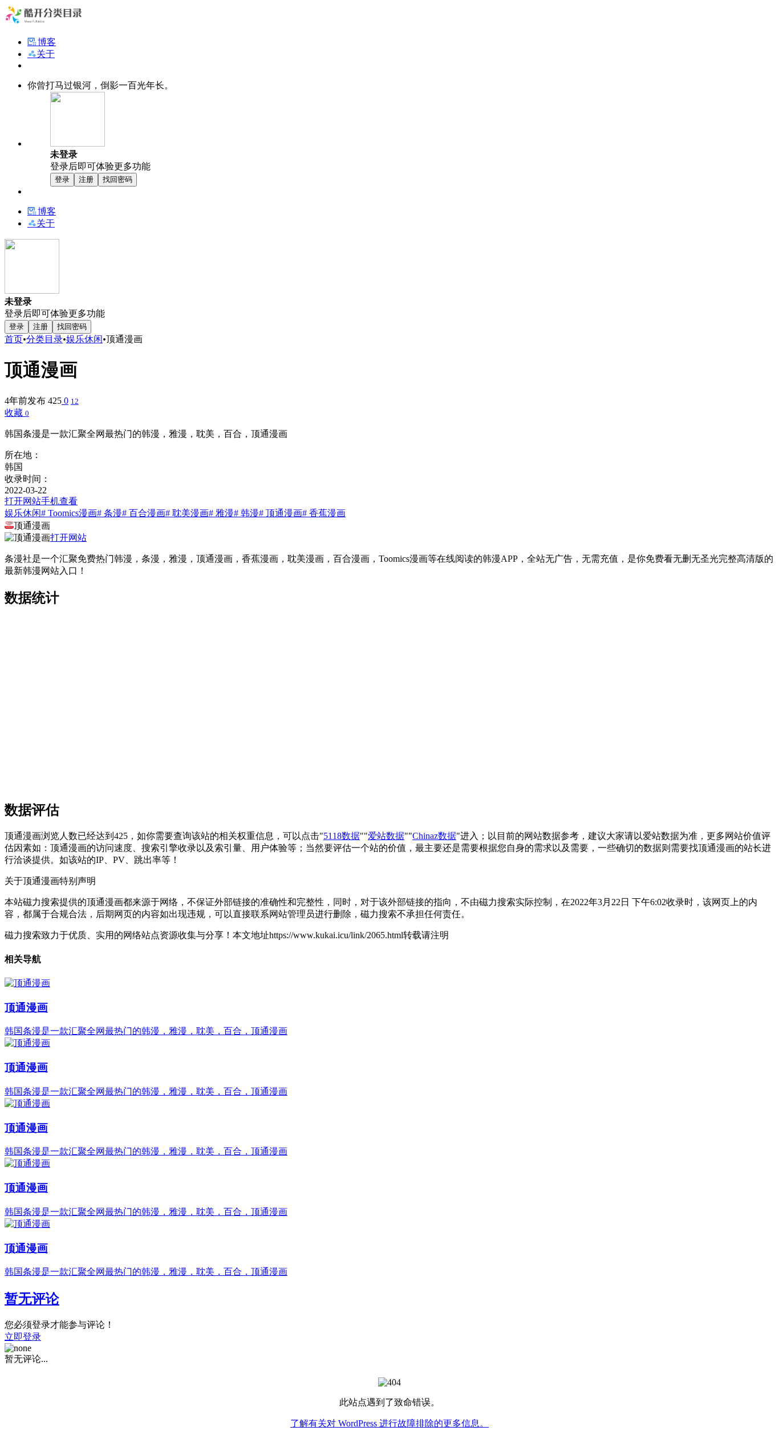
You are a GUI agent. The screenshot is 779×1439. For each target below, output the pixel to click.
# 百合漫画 (143, 513)
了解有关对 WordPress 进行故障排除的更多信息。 (389, 1423)
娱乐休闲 (84, 339)
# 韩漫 (246, 513)
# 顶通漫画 (280, 513)
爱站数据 (386, 836)
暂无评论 (32, 1298)
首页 (14, 339)
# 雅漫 (221, 513)
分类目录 (44, 339)
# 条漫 (109, 513)
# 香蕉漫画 (324, 513)
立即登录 (23, 1336)
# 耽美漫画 (187, 513)
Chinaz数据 (434, 836)
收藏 (17, 412)
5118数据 (341, 836)
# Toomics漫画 (69, 513)
